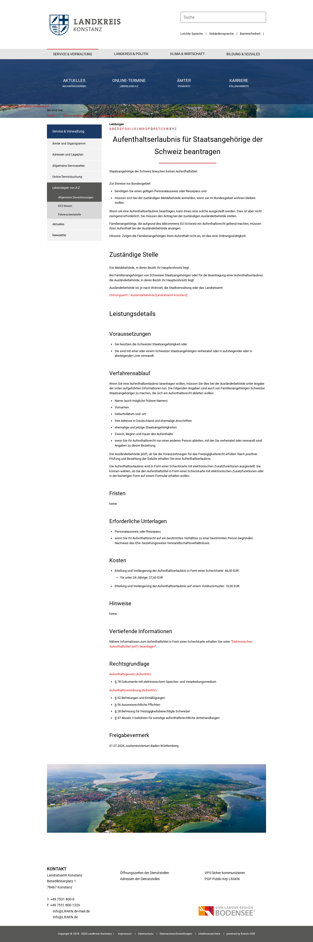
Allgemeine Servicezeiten (68, 166)
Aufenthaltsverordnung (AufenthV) (133, 690)
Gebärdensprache (221, 33)
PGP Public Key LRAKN (222, 879)
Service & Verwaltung (72, 54)
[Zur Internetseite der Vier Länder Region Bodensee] (227, 912)
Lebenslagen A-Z (129, 86)
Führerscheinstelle (69, 214)
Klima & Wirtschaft (187, 54)
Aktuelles (74, 80)
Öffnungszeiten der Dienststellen (144, 873)
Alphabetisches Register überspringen (25, 106)
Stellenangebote (239, 86)
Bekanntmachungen (74, 86)
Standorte (184, 86)
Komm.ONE (248, 933)
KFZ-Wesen (65, 206)
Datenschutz (145, 933)
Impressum (125, 933)
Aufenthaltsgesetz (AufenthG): (130, 674)
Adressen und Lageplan (67, 154)
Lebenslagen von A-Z (112, 115)
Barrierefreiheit (250, 33)
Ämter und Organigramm (69, 143)
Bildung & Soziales (243, 54)
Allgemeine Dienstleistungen (75, 197)
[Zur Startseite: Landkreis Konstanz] (85, 24)
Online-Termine (129, 80)
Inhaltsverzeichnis (209, 933)
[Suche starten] (264, 17)
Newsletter (59, 235)
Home (51, 115)
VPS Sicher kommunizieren (225, 873)
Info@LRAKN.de (65, 917)
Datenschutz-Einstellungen (176, 933)
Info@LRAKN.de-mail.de (71, 911)
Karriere (238, 80)
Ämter (184, 80)
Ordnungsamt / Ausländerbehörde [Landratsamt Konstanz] (148, 295)
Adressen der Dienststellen (140, 879)
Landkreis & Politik (131, 54)
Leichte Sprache (191, 33)
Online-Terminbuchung (67, 177)
